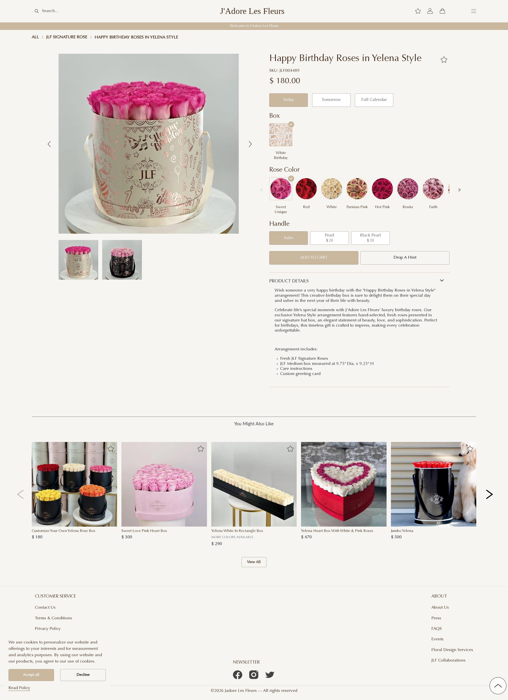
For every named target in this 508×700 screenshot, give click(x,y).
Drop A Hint (405, 257)
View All (254, 562)
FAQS (436, 629)
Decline (83, 675)
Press (436, 618)
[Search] (37, 11)
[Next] (490, 494)
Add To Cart (313, 257)
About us (440, 607)
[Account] (430, 11)
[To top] (498, 685)
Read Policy (19, 688)
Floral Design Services (452, 650)
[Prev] (20, 494)
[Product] (74, 484)
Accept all (31, 675)
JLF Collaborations (448, 660)
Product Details (289, 281)
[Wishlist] (418, 11)
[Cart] (442, 11)
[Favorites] (443, 59)
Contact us (45, 607)
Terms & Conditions (53, 618)
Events (437, 639)
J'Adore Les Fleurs (252, 11)
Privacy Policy (48, 629)
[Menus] (473, 11)
